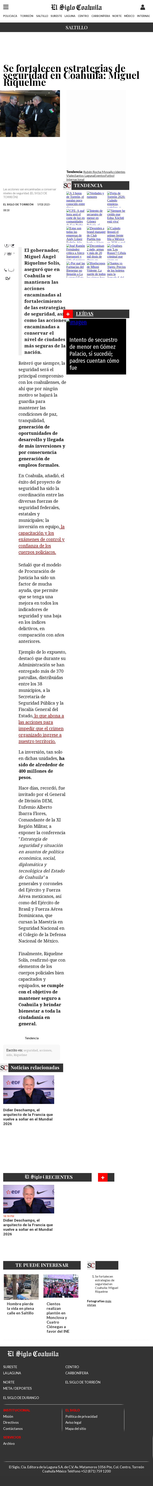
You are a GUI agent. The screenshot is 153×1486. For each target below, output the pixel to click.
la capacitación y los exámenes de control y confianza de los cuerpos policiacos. (42, 539)
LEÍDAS (84, 313)
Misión (8, 1416)
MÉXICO (129, 16)
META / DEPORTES (17, 1388)
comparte (9, 280)
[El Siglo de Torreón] (33, 1362)
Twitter (9, 255)
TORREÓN (26, 16)
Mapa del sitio (75, 1428)
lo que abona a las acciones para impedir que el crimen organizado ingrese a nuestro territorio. (41, 728)
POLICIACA (10, 16)
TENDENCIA (88, 185)
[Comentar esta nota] (9, 290)
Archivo (9, 1443)
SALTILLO (42, 16)
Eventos (99, 175)
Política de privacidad (81, 1416)
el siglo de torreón (18, 204)
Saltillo (77, 27)
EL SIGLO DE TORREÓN (82, 1382)
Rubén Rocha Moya (96, 172)
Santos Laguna (84, 175)
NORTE (117, 16)
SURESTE (56, 16)
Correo (9, 271)
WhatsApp (9, 263)
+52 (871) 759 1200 (96, 1471)
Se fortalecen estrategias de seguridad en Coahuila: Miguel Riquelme (106, 1283)
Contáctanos (13, 1428)
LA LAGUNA (12, 1373)
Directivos (11, 1422)
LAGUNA (70, 16)
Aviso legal (73, 1422)
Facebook (9, 247)
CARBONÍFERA (100, 16)
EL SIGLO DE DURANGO (21, 1398)
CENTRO (83, 16)
